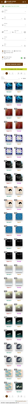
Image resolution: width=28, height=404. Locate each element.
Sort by (2, 77)
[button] (15, 11)
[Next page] (25, 73)
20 (21, 73)
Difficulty (5, 23)
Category (5, 10)
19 (18, 73)
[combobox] (13, 19)
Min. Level (6, 30)
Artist (5, 44)
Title (5, 17)
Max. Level (16, 30)
